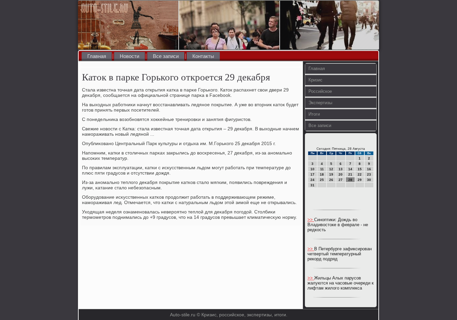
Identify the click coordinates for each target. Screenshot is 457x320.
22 (360, 174)
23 (369, 174)
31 (312, 185)
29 (360, 180)
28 (350, 180)
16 (369, 169)
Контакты (203, 56)
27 (341, 180)
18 (322, 174)
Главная (96, 56)
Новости (129, 56)
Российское (320, 91)
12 (331, 169)
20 (341, 174)
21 (350, 174)
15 (360, 169)
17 (312, 174)
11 (322, 169)
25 (322, 180)
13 (341, 169)
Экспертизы (320, 102)
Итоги (314, 114)
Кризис (315, 79)
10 (312, 169)
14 (350, 169)
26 (331, 180)
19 (331, 174)
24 (312, 180)
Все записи (166, 56)
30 (369, 180)
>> (310, 219)
